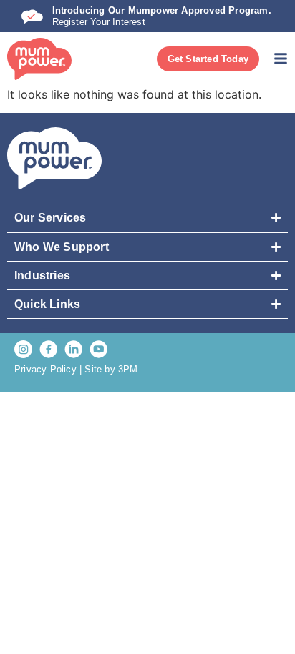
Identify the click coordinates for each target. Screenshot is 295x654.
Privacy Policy (45, 369)
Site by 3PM (110, 369)
